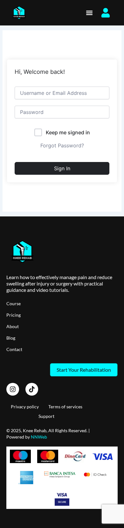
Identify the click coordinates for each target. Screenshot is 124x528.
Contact (14, 349)
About (12, 326)
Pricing (13, 315)
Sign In (62, 168)
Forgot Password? (62, 145)
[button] (89, 13)
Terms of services (65, 406)
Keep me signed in (68, 132)
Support (46, 416)
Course (13, 303)
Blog (10, 338)
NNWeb (39, 437)
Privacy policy (25, 406)
